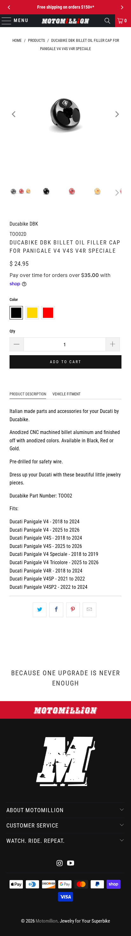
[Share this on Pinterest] (73, 610)
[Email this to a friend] (89, 610)
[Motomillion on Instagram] (60, 864)
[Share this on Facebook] (56, 610)
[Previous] (9, 7)
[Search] (107, 20)
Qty (12, 331)
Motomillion (47, 921)
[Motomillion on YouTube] (70, 864)
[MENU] (3, 20)
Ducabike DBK (24, 224)
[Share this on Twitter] (39, 610)
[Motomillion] (65, 20)
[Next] (121, 7)
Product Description (28, 394)
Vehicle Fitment (66, 394)
